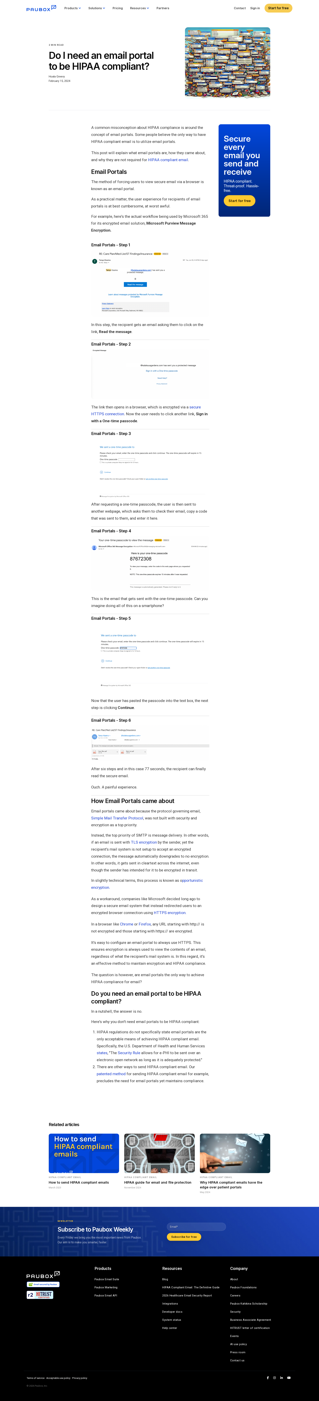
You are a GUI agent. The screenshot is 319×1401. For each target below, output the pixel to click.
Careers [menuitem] (235, 1295)
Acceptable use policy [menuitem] (58, 1377)
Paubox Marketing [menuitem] (106, 1287)
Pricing (118, 8)
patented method (111, 1074)
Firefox (145, 924)
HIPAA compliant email (168, 160)
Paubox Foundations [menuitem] (243, 1287)
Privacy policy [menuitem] (79, 1377)
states (102, 1053)
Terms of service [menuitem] (35, 1377)
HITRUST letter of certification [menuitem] (250, 1328)
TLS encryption (144, 842)
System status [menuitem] (171, 1320)
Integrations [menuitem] (170, 1303)
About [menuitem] (234, 1279)
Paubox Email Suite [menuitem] (107, 1279)
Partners (163, 8)
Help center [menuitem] (169, 1328)
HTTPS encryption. (170, 913)
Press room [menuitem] (238, 1352)
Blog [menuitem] (165, 1279)
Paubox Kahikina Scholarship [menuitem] (248, 1303)
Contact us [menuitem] (237, 1360)
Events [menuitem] (234, 1336)
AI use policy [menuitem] (238, 1344)
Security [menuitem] (235, 1311)
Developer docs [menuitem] (172, 1311)
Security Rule (129, 1053)
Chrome (126, 924)
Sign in (255, 8)
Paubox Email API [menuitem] (106, 1295)
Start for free (278, 8)
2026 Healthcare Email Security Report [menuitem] (187, 1295)
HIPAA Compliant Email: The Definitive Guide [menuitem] (191, 1287)
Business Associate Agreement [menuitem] (250, 1320)
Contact (240, 8)
